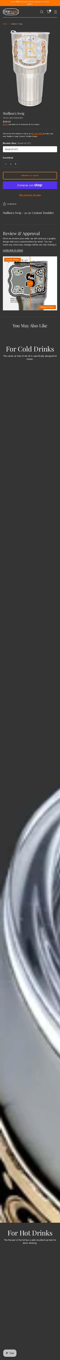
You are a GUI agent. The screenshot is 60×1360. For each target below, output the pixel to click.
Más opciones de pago (30, 195)
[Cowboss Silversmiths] (11, 11)
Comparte (12, 204)
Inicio (5, 24)
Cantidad (8, 157)
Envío (5, 124)
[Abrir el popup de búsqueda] (41, 12)
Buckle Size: (17, 143)
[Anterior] (4, 3)
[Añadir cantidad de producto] (15, 164)
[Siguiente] (55, 3)
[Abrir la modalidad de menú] (55, 12)
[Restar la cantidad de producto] (6, 164)
